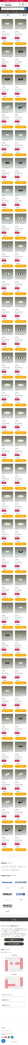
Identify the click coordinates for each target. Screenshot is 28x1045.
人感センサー (20, 866)
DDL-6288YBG (18, 284)
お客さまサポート (6, 1005)
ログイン (20, 5)
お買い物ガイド (6, 1000)
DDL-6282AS (5, 617)
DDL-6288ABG (5, 256)
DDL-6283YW (5, 729)
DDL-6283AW (5, 701)
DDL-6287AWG (5, 340)
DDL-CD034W (5, 117)
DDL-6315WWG (6, 395)
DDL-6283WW (18, 673)
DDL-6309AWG (19, 784)
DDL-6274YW (5, 62)
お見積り (23, 4)
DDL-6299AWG (6, 145)
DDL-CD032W (5, 562)
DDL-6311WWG (19, 395)
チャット (3, 1042)
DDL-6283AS (18, 701)
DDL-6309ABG (19, 840)
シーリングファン (5, 870)
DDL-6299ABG (5, 173)
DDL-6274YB (18, 89)
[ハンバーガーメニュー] (2, 4)
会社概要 (3, 1027)
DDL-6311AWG (18, 423)
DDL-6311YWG (18, 451)
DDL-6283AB (18, 729)
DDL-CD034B (18, 117)
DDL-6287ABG (18, 340)
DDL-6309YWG (6, 812)
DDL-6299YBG (18, 173)
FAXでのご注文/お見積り (14, 943)
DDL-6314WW (5, 479)
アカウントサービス (7, 994)
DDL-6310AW (18, 506)
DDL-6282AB (5, 645)
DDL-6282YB (5, 673)
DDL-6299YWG (19, 145)
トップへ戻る (14, 919)
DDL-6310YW (18, 534)
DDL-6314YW (5, 534)
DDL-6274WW (5, 34)
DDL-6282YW (18, 617)
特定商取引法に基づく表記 (6, 1034)
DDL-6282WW (5, 590)
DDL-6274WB (18, 62)
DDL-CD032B (18, 562)
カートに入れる (7, 43)
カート (26, 4)
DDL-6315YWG (5, 451)
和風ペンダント (15, 870)
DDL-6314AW (5, 506)
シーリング (4, 866)
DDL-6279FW (5, 201)
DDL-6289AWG (6, 312)
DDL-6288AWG (19, 228)
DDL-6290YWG (19, 256)
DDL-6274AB (5, 89)
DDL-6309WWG (6, 784)
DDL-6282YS (18, 645)
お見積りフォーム (14, 939)
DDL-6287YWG (6, 367)
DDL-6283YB (18, 756)
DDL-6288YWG (6, 284)
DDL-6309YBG (5, 840)
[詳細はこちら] (7, 24)
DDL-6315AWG (5, 423)
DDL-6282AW (18, 590)
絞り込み (5, 15)
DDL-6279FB (18, 201)
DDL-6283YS (5, 756)
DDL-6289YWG (19, 312)
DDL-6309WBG (19, 812)
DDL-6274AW (18, 34)
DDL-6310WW (18, 479)
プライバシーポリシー (6, 1030)
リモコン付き (12, 866)
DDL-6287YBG (18, 367)
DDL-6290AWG (6, 228)
